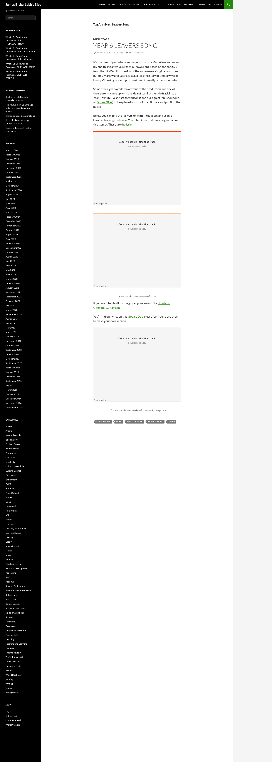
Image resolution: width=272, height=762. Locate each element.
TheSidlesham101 (14, 657)
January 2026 (12, 159)
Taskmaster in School (16, 630)
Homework (11, 506)
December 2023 (13, 221)
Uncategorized (13, 666)
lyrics (129, 124)
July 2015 (10, 385)
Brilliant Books (13, 444)
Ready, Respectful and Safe (18, 590)
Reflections (11, 595)
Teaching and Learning (16, 643)
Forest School (12, 493)
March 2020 (12, 310)
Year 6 (105, 39)
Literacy (9, 537)
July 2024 (10, 199)
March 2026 (12, 150)
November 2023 (13, 225)
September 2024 (14, 190)
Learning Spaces (13, 532)
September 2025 (14, 176)
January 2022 (12, 287)
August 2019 (12, 318)
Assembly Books (106, 4)
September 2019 (14, 314)
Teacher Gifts (12, 635)
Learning (10, 524)
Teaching (10, 639)
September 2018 (14, 349)
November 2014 (13, 403)
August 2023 (12, 234)
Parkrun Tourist (153, 4)
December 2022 (13, 247)
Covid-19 (10, 457)
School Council (13, 603)
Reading (10, 581)
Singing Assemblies (15, 612)
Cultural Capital (13, 470)
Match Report (12, 546)
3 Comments (136, 52)
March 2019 (12, 332)
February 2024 (13, 216)
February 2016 (13, 367)
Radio (8, 577)
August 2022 (12, 256)
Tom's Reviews (13, 661)
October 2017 (12, 358)
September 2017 (14, 363)
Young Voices (12, 692)
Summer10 (11, 621)
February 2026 (13, 154)
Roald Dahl (11, 599)
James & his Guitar (129, 4)
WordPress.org (13, 724)
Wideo (9, 670)
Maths (9, 550)
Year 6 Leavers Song (125, 45)
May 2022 (10, 270)
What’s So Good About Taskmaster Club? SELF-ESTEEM (17, 74)
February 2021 (13, 301)
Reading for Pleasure (16, 586)
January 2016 (12, 372)
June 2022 (11, 265)
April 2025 (11, 181)
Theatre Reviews (13, 652)
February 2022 (13, 283)
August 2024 (12, 194)
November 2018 (13, 341)
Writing (9, 679)
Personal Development (17, 568)
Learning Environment (16, 528)
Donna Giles (104, 102)
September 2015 (14, 381)
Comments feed (13, 720)
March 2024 (12, 212)
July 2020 (10, 305)
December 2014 (13, 398)
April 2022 (11, 274)
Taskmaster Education (210, 4)
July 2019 (10, 323)
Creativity (10, 461)
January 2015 (12, 394)
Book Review (12, 439)
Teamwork (11, 648)
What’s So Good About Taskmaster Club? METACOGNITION (17, 40)
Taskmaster (11, 626)
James (119, 52)
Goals (8, 501)
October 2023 (12, 230)
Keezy (8, 519)
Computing (11, 453)
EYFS (8, 484)
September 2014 (14, 407)
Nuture (9, 559)
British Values (12, 448)
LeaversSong (103, 421)
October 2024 (12, 185)
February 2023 (13, 243)
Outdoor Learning (14, 564)
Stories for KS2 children (179, 4)
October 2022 (12, 252)
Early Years (11, 475)
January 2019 (12, 336)
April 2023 (11, 239)
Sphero (9, 617)
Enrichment (11, 479)
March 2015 (12, 389)
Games (9, 497)
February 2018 (13, 354)
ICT (7, 515)
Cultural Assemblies (15, 466)
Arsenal (9, 430)
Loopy (9, 541)
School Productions (15, 608)
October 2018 (12, 345)
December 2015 (13, 376)
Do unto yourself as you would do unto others (20, 108)
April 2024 (11, 207)
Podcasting (11, 572)
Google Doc (135, 316)
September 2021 (14, 296)
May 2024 (10, 203)
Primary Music (135, 421)
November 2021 (13, 292)
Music (96, 39)
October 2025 (12, 172)
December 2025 (13, 163)
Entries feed (11, 715)
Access (9, 426)
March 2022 (12, 278)
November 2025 (13, 168)
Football (10, 488)
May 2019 (10, 327)
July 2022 (10, 261)
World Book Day (14, 674)
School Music (155, 421)
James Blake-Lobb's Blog (23, 4)
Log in (8, 711)
